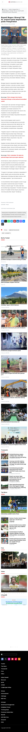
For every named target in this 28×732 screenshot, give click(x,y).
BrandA (3, 714)
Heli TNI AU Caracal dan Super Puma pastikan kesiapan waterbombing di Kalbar (13, 258)
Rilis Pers (3, 698)
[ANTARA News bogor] (15, 1)
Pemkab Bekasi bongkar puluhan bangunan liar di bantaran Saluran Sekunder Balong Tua (14, 397)
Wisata (3, 691)
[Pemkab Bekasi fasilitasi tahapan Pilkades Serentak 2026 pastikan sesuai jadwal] (4, 534)
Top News (4, 492)
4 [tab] (16, 569)
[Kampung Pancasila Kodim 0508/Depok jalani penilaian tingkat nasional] (14, 272)
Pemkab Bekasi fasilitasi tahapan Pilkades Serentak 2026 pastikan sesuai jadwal (17, 533)
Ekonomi (3, 680)
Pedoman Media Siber (7, 712)
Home (5, 9)
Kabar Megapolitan (14, 9)
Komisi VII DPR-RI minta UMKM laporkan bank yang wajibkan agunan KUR (17, 526)
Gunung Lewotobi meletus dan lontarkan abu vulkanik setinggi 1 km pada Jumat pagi (17, 463)
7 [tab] (17, 593)
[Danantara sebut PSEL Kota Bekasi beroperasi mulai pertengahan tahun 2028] (14, 435)
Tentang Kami (5, 709)
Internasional (4, 693)
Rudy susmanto (6, 233)
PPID (2, 722)
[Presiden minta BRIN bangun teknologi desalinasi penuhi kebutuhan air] (14, 412)
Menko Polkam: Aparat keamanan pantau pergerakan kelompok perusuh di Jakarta (13, 327)
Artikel (3, 685)
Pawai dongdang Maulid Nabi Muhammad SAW (13, 564)
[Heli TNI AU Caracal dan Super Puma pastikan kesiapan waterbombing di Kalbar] (14, 250)
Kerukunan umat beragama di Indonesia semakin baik (13, 641)
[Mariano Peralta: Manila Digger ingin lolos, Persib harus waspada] (4, 520)
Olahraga (3, 696)
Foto (2, 548)
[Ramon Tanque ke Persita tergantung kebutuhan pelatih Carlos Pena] (14, 504)
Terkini (3, 663)
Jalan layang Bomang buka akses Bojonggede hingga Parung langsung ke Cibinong (17, 486)
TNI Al (5, 230)
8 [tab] (19, 593)
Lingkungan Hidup (6, 687)
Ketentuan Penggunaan (7, 704)
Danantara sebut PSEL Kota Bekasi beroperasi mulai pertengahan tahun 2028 (13, 443)
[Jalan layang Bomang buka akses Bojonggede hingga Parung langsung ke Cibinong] (4, 486)
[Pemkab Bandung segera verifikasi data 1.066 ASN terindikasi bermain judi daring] (4, 456)
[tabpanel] (14, 560)
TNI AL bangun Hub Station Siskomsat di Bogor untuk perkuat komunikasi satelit (13, 99)
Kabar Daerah (4, 677)
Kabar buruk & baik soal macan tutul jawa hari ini (14, 588)
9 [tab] (21, 593)
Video (3, 571)
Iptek (2, 682)
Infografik (4, 595)
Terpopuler (4, 450)
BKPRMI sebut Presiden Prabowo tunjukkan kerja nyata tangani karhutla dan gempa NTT (13, 373)
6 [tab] (15, 593)
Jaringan (3, 702)
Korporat (3, 719)
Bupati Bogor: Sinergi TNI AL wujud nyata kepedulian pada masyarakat (13, 11)
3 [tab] (14, 569)
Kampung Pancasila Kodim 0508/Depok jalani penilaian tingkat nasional (12, 281)
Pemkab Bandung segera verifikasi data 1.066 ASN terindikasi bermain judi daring (17, 456)
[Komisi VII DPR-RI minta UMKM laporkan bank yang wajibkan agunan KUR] (4, 527)
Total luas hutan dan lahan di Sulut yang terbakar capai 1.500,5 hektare (12, 304)
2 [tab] (12, 569)
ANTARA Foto (5, 717)
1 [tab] (9, 569)
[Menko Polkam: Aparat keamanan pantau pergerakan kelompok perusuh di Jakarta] (14, 318)
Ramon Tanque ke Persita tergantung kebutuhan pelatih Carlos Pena (12, 513)
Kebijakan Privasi (5, 707)
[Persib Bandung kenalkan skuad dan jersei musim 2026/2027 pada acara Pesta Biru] (4, 470)
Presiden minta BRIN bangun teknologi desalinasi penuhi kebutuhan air (12, 421)
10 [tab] (23, 593)
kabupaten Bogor (14, 230)
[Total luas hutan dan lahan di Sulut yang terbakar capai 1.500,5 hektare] (14, 295)
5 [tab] (18, 569)
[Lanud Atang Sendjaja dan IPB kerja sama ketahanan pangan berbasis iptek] (14, 341)
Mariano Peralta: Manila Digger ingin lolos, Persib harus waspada (17, 520)
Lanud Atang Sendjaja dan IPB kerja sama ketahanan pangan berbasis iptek (13, 349)
